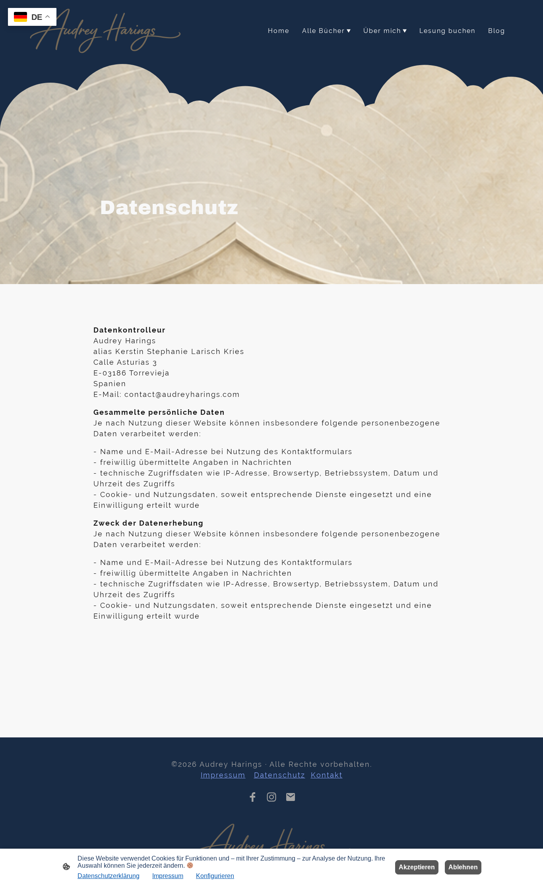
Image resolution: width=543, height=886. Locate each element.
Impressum (223, 775)
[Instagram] (271, 797)
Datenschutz (279, 775)
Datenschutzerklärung (109, 875)
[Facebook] (252, 797)
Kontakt (327, 775)
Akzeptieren (417, 867)
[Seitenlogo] (106, 31)
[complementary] (32, 17)
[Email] (290, 797)
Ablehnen (463, 867)
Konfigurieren (215, 875)
